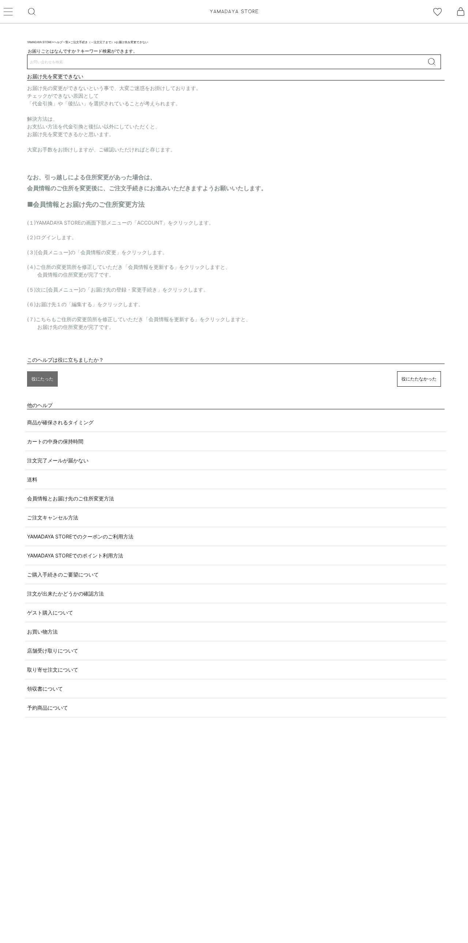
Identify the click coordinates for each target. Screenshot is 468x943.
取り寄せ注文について (52, 669)
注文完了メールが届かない (57, 460)
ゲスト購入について (50, 612)
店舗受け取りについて (52, 650)
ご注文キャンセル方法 (52, 517)
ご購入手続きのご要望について (63, 574)
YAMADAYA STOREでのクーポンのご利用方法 (80, 536)
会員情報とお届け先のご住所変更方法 (70, 498)
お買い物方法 (42, 631)
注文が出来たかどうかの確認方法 (65, 593)
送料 (32, 479)
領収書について (45, 688)
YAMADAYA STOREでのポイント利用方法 (75, 555)
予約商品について (47, 708)
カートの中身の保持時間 (55, 441)
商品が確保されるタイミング (60, 422)
